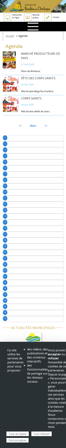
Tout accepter (17, 434)
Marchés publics (35, 16)
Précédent (12, 125)
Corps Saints (31, 98)
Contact (56, 17)
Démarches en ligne (17, 16)
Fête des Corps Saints (38, 78)
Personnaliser (17, 440)
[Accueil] (33, 6)
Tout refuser (41, 434)
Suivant (55, 125)
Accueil (10, 36)
